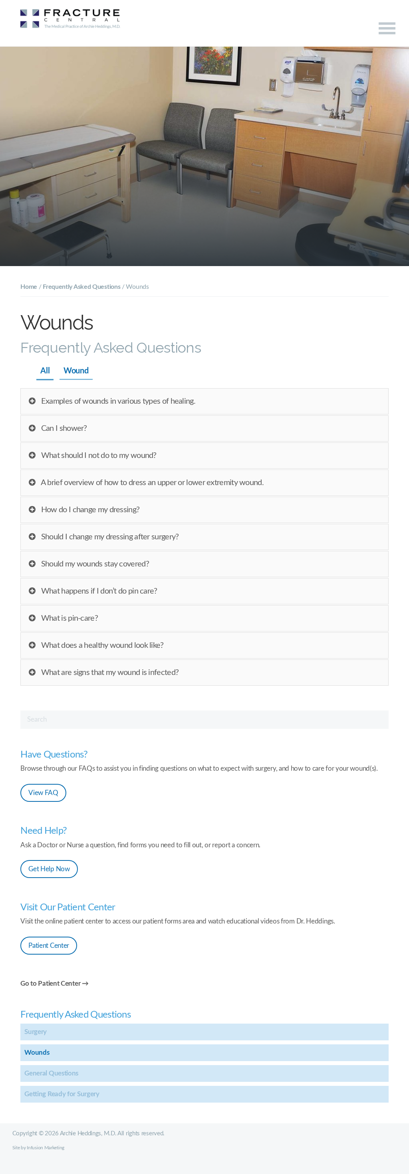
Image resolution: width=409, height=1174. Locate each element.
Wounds (36, 1052)
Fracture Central (70, 23)
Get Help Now (48, 869)
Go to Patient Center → (54, 983)
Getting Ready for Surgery (61, 1094)
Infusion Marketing (45, 1147)
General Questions (51, 1073)
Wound (76, 371)
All (45, 371)
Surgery (35, 1031)
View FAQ (43, 792)
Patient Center (48, 945)
